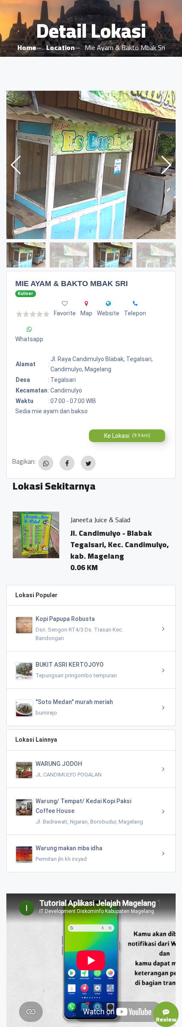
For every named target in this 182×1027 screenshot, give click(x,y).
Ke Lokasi (127, 435)
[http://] (108, 303)
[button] (165, 165)
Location (60, 47)
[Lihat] (91, 165)
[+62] (135, 303)
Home (26, 47)
